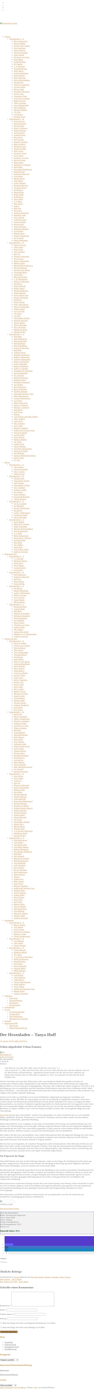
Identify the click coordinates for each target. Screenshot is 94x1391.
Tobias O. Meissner (21, 282)
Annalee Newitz (20, 813)
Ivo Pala (17, 316)
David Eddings (20, 108)
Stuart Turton (19, 623)
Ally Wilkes (18, 545)
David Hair (18, 167)
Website (3, 1319)
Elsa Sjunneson (20, 387)
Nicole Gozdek (20, 149)
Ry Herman (18, 190)
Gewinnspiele (14, 1005)
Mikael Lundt (19, 263)
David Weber (19, 897)
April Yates (18, 547)
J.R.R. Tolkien (19, 419)
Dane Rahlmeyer (20, 339)
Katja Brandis (19, 76)
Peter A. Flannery (21, 128)
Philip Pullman (20, 971)
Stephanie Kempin (21, 229)
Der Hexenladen (37, 1277)
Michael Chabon (20, 561)
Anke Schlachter (20, 364)
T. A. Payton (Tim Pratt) (23, 831)
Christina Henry (20, 188)
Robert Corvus (20, 101)
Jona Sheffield (19, 863)
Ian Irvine (18, 211)
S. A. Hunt (18, 201)
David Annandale (21, 53)
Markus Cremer (20, 934)
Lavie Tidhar (19, 987)
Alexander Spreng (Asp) (23, 394)
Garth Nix (18, 300)
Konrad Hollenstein (22, 497)
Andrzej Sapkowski (22, 357)
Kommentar (5, 1306)
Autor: (3, 1217)
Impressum (13, 1026)
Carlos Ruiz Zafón (21, 549)
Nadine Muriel (20, 293)
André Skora (19, 980)
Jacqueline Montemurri (23, 801)
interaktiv (8, 996)
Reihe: (3, 1215)
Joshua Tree (18, 879)
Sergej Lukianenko (21, 261)
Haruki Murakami (21, 591)
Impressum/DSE (11, 1023)
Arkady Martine (20, 797)
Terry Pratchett (20, 327)
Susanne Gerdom (21, 142)
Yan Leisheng (19, 252)
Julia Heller (18, 181)
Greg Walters (19, 437)
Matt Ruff (18, 350)
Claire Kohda (19, 584)
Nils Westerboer (20, 909)
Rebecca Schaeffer (21, 362)
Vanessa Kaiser (20, 222)
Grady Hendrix (20, 183)
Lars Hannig (19, 941)
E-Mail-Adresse (7, 1314)
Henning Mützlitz (21, 291)
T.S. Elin (17, 112)
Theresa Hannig (20, 728)
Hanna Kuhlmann (21, 240)
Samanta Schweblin (22, 614)
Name (3, 1310)
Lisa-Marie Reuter (21, 847)
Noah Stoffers (19, 984)
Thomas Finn (19, 126)
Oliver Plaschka (20, 325)
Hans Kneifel (19, 762)
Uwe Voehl (18, 426)
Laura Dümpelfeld (21, 105)
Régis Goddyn (19, 144)
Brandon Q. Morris (21, 806)
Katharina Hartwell (21, 174)
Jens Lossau (19, 259)
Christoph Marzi (20, 272)
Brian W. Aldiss (20, 643)
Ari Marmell (19, 506)
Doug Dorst (18, 563)
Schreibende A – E (16, 39)
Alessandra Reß (20, 341)
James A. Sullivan (21, 405)
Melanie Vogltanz (21, 428)
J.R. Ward (18, 442)
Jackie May (18, 275)
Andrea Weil (19, 444)
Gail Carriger (19, 929)
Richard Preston (20, 607)
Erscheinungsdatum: (8, 1224)
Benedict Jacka (20, 215)
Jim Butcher (19, 82)
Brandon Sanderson (22, 355)
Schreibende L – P (16, 243)
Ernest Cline (19, 684)
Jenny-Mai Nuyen (21, 304)
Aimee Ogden (19, 309)
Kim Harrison (19, 172)
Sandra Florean (20, 130)
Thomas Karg (19, 753)
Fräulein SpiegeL (21, 391)
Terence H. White (21, 451)
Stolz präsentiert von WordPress (13, 1387)
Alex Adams (19, 467)
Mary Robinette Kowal (23, 767)
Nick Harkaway (20, 575)
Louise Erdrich (20, 568)
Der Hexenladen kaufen (9, 1209)
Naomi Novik (19, 302)
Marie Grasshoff (20, 717)
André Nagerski (20, 810)
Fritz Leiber (18, 250)
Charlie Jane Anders (22, 46)
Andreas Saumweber (22, 359)
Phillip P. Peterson (21, 959)
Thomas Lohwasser (21, 256)
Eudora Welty (19, 627)
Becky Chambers (21, 680)
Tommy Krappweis (21, 236)
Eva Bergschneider (17, 1012)
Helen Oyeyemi (20, 595)
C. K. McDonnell (20, 279)
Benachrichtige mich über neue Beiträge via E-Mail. (24, 1327)
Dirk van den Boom (22, 662)
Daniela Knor (19, 233)
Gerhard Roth (19, 609)
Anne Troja (18, 421)
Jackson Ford (19, 133)
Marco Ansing (19, 925)
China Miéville (20, 286)
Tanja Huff (4, 1115)
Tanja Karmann (20, 227)
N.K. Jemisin (19, 217)
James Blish (18, 659)
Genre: (3, 1220)
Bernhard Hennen (21, 185)
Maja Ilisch (18, 204)
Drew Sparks (19, 868)
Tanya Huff (18, 199)
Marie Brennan (20, 78)
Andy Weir (18, 900)
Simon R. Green (20, 153)
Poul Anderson (20, 48)
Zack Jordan (19, 749)
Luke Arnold (19, 55)
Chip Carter (18, 678)
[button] (9, 1244)
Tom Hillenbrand (21, 735)
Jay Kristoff (18, 238)
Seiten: (3, 1227)
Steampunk (9, 920)
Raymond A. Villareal (22, 538)
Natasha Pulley (20, 332)
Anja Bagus (18, 927)
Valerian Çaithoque (21, 85)
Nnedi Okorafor (20, 817)
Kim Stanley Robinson (23, 852)
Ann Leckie (18, 776)
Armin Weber (19, 895)
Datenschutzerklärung (18, 1028)
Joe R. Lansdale (20, 504)
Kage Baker (18, 59)
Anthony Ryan (19, 353)
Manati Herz (19, 192)
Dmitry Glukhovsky (22, 719)
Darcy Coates (19, 472)
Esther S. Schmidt (21, 369)
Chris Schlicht (19, 978)
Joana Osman (19, 600)
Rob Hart (17, 730)
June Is (16, 206)
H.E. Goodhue (19, 488)
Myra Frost (18, 137)
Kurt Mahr (18, 792)
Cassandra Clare (20, 96)
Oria (35, 1387)
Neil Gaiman (19, 140)
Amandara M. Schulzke (23, 371)
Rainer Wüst (19, 458)
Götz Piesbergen (15, 1016)
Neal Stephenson (20, 618)
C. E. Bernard (19, 66)
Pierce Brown (19, 668)
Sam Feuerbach (20, 124)
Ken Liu (17, 254)
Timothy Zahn (19, 916)
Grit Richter (18, 975)
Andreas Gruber (20, 490)
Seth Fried (18, 714)
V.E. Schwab (19, 375)
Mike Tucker (19, 881)
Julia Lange (18, 247)
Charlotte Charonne (22, 92)
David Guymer (20, 160)
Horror (7, 462)
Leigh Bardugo (20, 62)
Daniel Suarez (19, 874)
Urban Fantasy (65, 1277)
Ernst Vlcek (18, 884)
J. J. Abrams (18, 559)
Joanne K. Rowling (21, 348)
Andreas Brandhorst (22, 664)
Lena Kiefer (18, 231)
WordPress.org (11, 1349)
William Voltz (19, 891)
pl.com (7, 1010)
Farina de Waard (20, 433)
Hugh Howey (19, 737)
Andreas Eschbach (21, 705)
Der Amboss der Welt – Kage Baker (14, 1282)
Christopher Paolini (22, 318)
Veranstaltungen (15, 1000)
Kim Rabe (18, 337)
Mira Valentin (19, 423)
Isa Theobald (19, 620)
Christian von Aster (21, 57)
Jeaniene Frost (19, 135)
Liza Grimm (18, 156)
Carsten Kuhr (14, 1014)
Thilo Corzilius (20, 103)
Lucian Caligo (19, 87)
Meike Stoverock (21, 403)
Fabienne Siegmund (22, 382)
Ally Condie (19, 689)
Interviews (13, 998)
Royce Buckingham (22, 80)
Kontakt (8, 1021)
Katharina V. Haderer (22, 165)
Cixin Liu (17, 781)
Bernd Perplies (20, 961)
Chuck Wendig (20, 446)
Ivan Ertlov (18, 114)
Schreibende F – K (16, 119)
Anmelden (9, 1342)
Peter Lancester (20, 245)
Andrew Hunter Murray (23, 808)
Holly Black (19, 71)
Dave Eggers (19, 565)
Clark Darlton (19, 698)
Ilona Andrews (20, 50)
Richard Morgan (20, 804)
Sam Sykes (18, 410)
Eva (25, 1041)
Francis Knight (20, 765)
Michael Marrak (20, 268)
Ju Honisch (18, 197)
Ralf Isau (17, 208)
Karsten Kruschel (21, 771)
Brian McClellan (20, 277)
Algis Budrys (19, 671)
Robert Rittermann (21, 849)
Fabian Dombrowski (22, 936)
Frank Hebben (19, 733)
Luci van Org (19, 311)
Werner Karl (19, 224)
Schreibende (10, 1007)
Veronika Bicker (20, 69)
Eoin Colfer (18, 687)
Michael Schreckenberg (23, 529)
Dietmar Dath (19, 701)
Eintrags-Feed (10, 1344)
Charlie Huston (20, 499)
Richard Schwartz (21, 378)
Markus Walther (20, 440)
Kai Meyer (18, 284)
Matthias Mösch (20, 952)
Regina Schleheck (21, 366)
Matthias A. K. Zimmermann (25, 634)
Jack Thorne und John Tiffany (26, 417)
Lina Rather (18, 842)
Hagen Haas (19, 163)
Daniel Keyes (19, 758)
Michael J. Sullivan (21, 407)
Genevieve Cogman (22, 98)
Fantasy (8, 37)
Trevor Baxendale (21, 652)
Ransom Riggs (19, 343)
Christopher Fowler (21, 481)
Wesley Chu (19, 94)
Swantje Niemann (21, 298)
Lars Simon (18, 385)
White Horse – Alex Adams (11, 1279)
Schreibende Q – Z (16, 334)
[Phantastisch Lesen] (8, 23)
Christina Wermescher (23, 449)
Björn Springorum (21, 396)
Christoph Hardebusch (23, 169)
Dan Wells (18, 543)
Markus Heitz (19, 179)
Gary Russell (19, 856)
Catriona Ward (20, 540)
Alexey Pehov (19, 323)
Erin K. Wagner (20, 893)
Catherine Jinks (20, 220)
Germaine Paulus (21, 515)
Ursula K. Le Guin (21, 158)
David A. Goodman (21, 721)
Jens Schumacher (21, 373)
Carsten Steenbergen (22, 398)
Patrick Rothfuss (20, 346)
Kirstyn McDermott (22, 508)
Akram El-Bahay (20, 110)
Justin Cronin (19, 474)
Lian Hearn (18, 176)
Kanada (55, 1277)
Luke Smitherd (20, 865)
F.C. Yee (17, 460)
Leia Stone (18, 401)
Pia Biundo (18, 657)
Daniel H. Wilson (21, 913)
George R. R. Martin (22, 270)
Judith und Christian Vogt (24, 430)
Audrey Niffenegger (22, 513)
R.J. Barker (18, 64)
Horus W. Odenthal (21, 307)
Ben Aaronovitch (21, 41)
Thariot (17, 414)
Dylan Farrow (19, 121)
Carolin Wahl (19, 435)
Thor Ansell (18, 650)
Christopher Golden (22, 485)
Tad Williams (19, 453)
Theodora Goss (20, 146)
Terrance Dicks (20, 703)
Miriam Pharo (19, 602)
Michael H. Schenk (21, 524)
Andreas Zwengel (21, 552)
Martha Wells (19, 904)
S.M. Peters (18, 964)
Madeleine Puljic (21, 330)
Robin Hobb (19, 195)
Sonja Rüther (19, 522)
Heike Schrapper (20, 527)
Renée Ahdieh (19, 43)
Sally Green (18, 151)
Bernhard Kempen (21, 755)
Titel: (2, 1213)
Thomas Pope (19, 829)
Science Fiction (11, 639)
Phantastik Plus (11, 554)
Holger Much (19, 288)
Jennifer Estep (19, 117)
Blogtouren (13, 1003)
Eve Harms (18, 492)
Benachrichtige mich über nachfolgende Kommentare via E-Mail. (29, 1323)
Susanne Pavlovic (21, 320)
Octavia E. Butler (21, 673)
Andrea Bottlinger (21, 73)
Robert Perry (19, 824)
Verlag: (3, 1222)
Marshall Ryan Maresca (23, 266)
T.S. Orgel (18, 314)
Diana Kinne (19, 581)
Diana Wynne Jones (22, 746)
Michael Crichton (21, 694)
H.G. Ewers (18, 710)
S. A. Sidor (18, 533)
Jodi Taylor (18, 412)
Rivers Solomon (20, 389)
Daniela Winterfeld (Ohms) (25, 456)
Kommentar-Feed (12, 1347)
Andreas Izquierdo (21, 213)
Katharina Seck (20, 380)
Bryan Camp (19, 89)
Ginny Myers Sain (21, 295)
